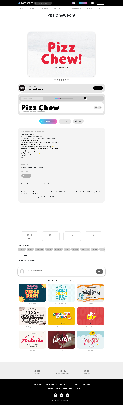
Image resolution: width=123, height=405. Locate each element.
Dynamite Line (61, 327)
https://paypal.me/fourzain (30, 152)
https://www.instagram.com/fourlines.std (44, 148)
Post (99, 271)
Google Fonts (85, 384)
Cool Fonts (63, 384)
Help (43, 389)
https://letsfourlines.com (29, 140)
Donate (27, 175)
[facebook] (55, 395)
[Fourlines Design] (22, 88)
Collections (44, 8)
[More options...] (100, 107)
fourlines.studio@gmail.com (30, 144)
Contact (98, 88)
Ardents (32, 350)
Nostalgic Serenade (32, 327)
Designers (90, 8)
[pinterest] (67, 395)
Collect (66, 121)
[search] (43, 3)
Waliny (91, 303)
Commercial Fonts (51, 384)
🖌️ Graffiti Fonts (75, 8)
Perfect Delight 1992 (61, 303)
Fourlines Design (35, 89)
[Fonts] (26, 3)
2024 (29, 235)
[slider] (60, 98)
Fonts (22, 8)
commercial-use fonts (62, 373)
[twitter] (61, 395)
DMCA (71, 389)
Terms (65, 389)
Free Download (50, 121)
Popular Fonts (37, 384)
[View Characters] (96, 107)
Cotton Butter (90, 327)
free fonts (37, 373)
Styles (32, 8)
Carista (90, 350)
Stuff (101, 8)
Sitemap (78, 389)
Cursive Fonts (73, 384)
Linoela (61, 350)
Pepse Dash (32, 303)
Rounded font (37, 192)
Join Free (100, 3)
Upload (83, 3)
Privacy (57, 389)
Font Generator (59, 8)
